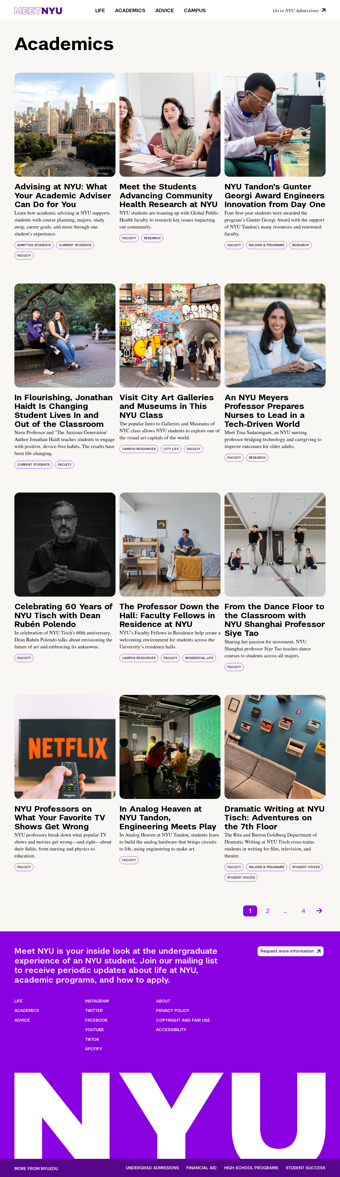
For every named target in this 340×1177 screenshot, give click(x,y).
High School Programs (251, 1168)
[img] (64, 125)
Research (152, 238)
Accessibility (171, 1029)
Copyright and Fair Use (183, 1020)
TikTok (92, 1039)
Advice (164, 10)
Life (100, 10)
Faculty (24, 256)
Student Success (306, 1168)
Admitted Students (34, 245)
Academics (130, 10)
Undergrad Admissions (152, 1168)
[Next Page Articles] (320, 910)
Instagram (97, 1001)
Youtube (94, 1029)
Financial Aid (201, 1168)
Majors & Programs (266, 245)
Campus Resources (139, 449)
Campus (195, 10)
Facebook (96, 1020)
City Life (171, 449)
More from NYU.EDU (36, 1168)
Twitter (94, 1010)
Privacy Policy (172, 1010)
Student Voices (306, 867)
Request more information (287, 951)
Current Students (75, 245)
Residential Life (199, 658)
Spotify (93, 1049)
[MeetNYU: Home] (38, 10)
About (163, 1001)
